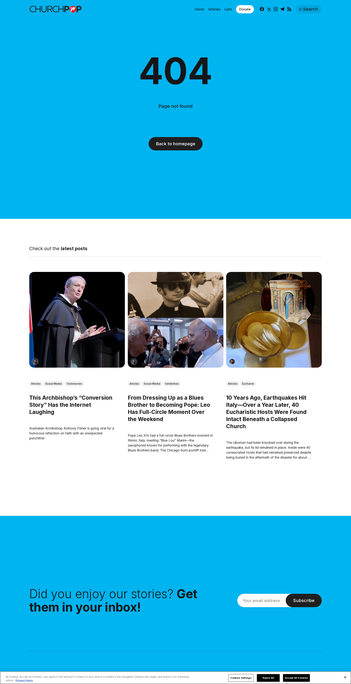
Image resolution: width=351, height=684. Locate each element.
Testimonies (74, 383)
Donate (245, 9)
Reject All (268, 677)
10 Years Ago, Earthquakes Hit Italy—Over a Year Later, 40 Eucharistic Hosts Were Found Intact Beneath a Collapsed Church (266, 411)
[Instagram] (275, 9)
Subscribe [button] (303, 600)
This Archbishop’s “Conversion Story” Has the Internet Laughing (70, 404)
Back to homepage (175, 143)
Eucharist (248, 383)
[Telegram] (282, 9)
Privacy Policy (24, 680)
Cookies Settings (241, 677)
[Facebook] (262, 9)
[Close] (345, 677)
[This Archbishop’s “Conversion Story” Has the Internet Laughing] (77, 320)
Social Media (53, 383)
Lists (228, 9)
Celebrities (172, 383)
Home (199, 9)
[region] (175, 677)
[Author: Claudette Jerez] (35, 361)
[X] (269, 9)
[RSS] (289, 9)
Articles (214, 9)
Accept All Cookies (296, 677)
